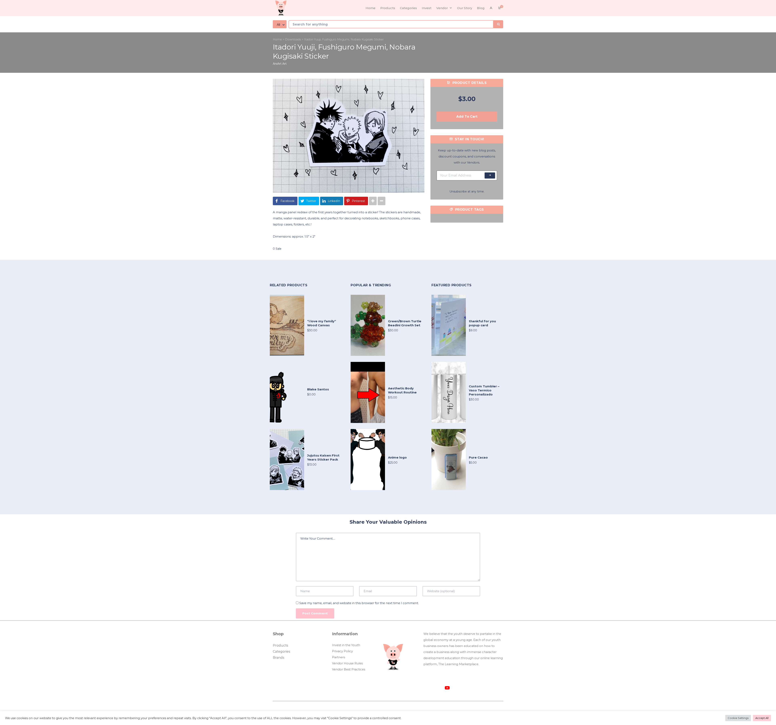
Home (277, 39)
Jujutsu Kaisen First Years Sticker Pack (323, 457)
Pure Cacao (478, 457)
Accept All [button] (762, 718)
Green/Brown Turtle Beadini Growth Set (404, 323)
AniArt (277, 64)
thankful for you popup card (482, 323)
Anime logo (397, 457)
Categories (281, 651)
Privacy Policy (342, 651)
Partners (338, 657)
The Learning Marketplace (458, 664)
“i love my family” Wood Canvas (321, 323)
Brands (278, 657)
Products (280, 645)
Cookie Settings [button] (738, 718)
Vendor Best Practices (348, 669)
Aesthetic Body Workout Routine (402, 390)
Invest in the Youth (346, 645)
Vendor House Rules (347, 663)
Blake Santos (318, 389)
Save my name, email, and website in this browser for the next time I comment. (359, 603)
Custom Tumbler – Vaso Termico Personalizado (484, 390)
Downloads (293, 39)
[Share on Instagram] (373, 201)
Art (284, 64)
